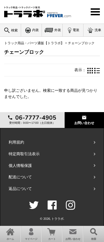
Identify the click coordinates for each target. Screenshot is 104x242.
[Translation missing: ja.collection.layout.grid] (90, 70)
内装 (35, 30)
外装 (57, 30)
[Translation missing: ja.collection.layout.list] (97, 70)
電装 (76, 30)
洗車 (98, 30)
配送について (20, 177)
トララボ (57, 219)
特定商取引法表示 (24, 154)
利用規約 (16, 142)
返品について (20, 188)
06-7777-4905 (35, 118)
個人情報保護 (20, 165)
